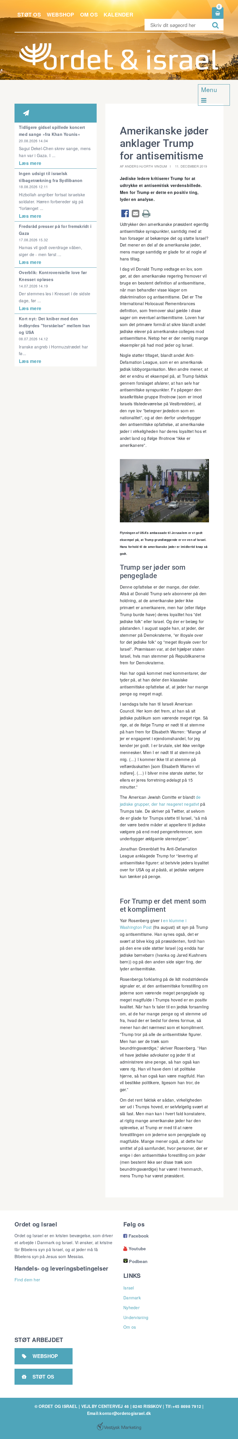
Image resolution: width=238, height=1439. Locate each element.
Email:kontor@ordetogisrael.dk (119, 1413)
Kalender (118, 14)
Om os (89, 14)
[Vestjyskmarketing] (119, 1426)
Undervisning (135, 1317)
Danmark (132, 1298)
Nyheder (131, 1307)
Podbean (138, 1261)
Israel (128, 1288)
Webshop (60, 14)
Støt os (29, 14)
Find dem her (27, 1279)
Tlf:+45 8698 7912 (183, 1406)
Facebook (136, 1236)
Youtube (134, 1248)
